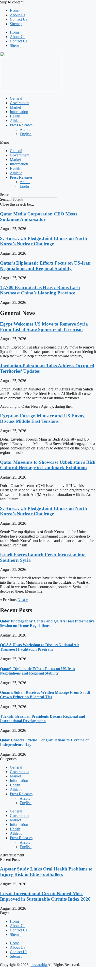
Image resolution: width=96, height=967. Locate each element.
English (26, 134)
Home (14, 10)
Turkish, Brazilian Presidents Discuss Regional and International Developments (42, 718)
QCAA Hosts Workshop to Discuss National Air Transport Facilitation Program (39, 647)
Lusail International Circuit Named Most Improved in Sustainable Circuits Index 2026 (45, 896)
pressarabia (39, 965)
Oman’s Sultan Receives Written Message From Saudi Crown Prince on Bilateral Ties (45, 694)
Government (19, 103)
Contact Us (18, 19)
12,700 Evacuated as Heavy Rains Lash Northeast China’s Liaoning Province (40, 290)
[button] (48, 142)
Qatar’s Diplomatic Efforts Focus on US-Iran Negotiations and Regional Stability (45, 265)
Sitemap (16, 24)
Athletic (16, 120)
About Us (17, 15)
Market (15, 107)
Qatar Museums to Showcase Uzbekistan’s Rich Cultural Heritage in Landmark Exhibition (48, 465)
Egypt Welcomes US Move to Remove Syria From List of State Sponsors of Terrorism (44, 326)
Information (19, 112)
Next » (22, 600)
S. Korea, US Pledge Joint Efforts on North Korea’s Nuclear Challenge (43, 241)
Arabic (25, 129)
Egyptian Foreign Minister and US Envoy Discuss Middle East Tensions (42, 418)
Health (15, 116)
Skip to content (11, 2)
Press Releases (21, 125)
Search (5, 199)
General (16, 98)
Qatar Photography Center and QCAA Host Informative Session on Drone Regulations (47, 623)
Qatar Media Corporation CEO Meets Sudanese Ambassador (38, 216)
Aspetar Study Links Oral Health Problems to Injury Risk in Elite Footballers (46, 871)
